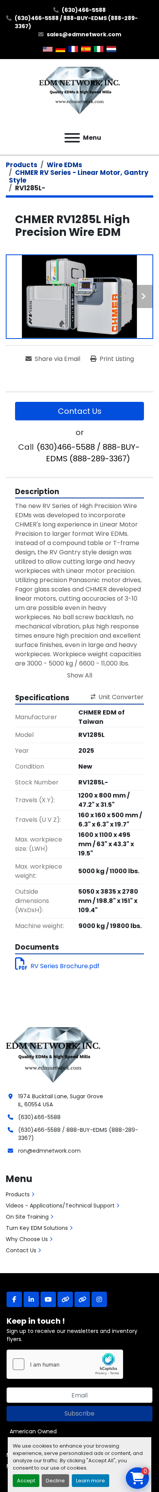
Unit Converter (121, 697)
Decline (55, 1480)
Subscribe (79, 1413)
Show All (79, 675)
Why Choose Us (27, 1239)
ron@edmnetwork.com (49, 1151)
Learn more (90, 1480)
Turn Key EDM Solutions (37, 1228)
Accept (26, 1480)
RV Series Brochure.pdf (65, 966)
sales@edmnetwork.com (84, 34)
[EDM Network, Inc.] (53, 1053)
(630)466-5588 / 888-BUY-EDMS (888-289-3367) (76, 22)
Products (18, 1194)
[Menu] (72, 137)
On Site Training (27, 1217)
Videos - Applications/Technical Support (60, 1205)
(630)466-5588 (84, 10)
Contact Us (79, 411)
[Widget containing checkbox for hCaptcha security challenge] (65, 1364)
